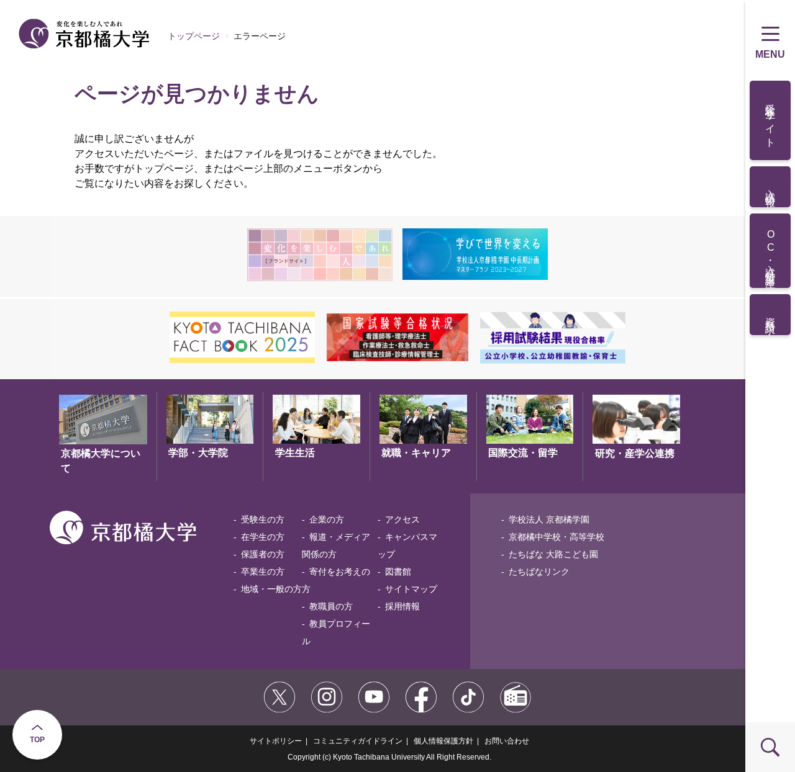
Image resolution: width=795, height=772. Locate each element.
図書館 (398, 572)
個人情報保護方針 (443, 741)
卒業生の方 (262, 572)
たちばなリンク (539, 572)
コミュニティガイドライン (357, 741)
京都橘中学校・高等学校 (556, 537)
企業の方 (326, 519)
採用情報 (402, 606)
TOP (37, 739)
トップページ (194, 36)
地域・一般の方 (271, 589)
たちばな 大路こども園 (553, 554)
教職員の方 (331, 606)
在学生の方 (262, 537)
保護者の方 (262, 554)
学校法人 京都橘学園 (549, 519)
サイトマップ (411, 589)
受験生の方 (262, 519)
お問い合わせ (506, 741)
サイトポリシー (276, 741)
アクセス (402, 519)
